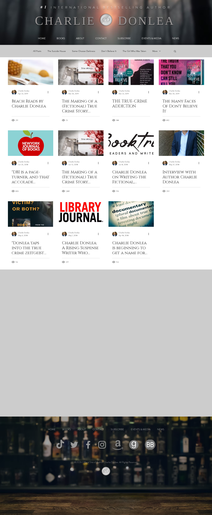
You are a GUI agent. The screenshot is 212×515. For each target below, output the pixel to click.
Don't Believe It (108, 51)
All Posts (37, 51)
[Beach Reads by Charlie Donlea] (30, 72)
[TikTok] (60, 445)
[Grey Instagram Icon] (102, 445)
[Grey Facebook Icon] (88, 445)
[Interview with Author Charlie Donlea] (181, 143)
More (155, 51)
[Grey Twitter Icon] (74, 445)
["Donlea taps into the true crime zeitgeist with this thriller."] (30, 214)
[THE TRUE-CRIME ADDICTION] (131, 72)
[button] (175, 51)
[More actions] (49, 92)
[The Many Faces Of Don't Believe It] (181, 72)
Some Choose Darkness (83, 51)
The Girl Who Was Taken (134, 51)
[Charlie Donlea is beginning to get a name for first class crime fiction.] (131, 214)
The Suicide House (56, 51)
